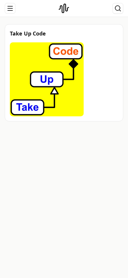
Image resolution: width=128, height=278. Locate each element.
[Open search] (118, 8)
